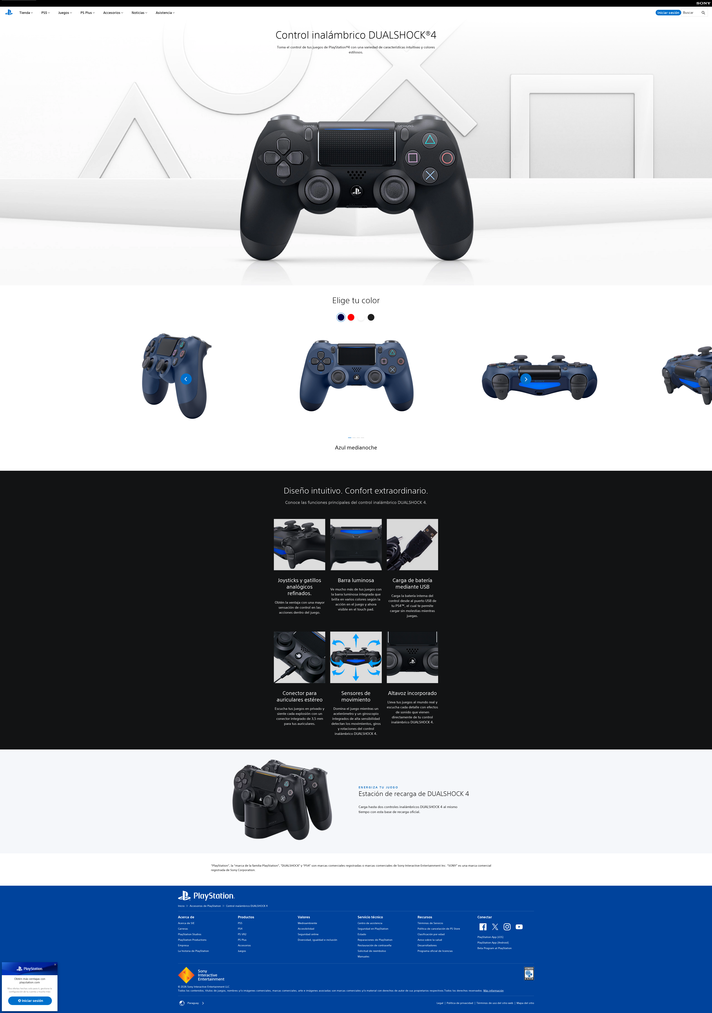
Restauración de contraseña (374, 945)
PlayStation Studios (189, 934)
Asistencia (164, 13)
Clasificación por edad (431, 934)
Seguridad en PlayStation (373, 928)
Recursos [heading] (425, 917)
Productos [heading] (246, 917)
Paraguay (193, 1003)
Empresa (183, 945)
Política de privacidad (460, 1003)
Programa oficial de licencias (435, 951)
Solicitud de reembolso (372, 951)
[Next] (525, 379)
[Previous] (186, 379)
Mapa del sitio (525, 1003)
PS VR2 (242, 934)
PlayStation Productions (192, 939)
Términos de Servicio (430, 923)
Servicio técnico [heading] (370, 917)
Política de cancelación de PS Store (439, 928)
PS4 (240, 928)
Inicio (181, 906)
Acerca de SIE (186, 923)
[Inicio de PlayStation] (9, 13)
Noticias (138, 13)
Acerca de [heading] (186, 917)
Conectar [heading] (484, 917)
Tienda (24, 13)
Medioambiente (307, 923)
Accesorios (111, 13)
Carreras (183, 928)
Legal (440, 1003)
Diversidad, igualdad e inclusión (317, 939)
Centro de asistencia (370, 923)
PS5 (44, 13)
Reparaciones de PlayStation (375, 939)
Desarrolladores (427, 945)
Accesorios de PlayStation (205, 906)
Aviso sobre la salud (430, 939)
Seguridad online (308, 934)
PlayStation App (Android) (493, 942)
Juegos (63, 13)
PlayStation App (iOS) (490, 937)
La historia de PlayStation (193, 951)
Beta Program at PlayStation (494, 948)
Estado (362, 934)
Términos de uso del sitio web (495, 1003)
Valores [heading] (304, 917)
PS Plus (86, 13)
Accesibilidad (306, 928)
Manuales (363, 956)
